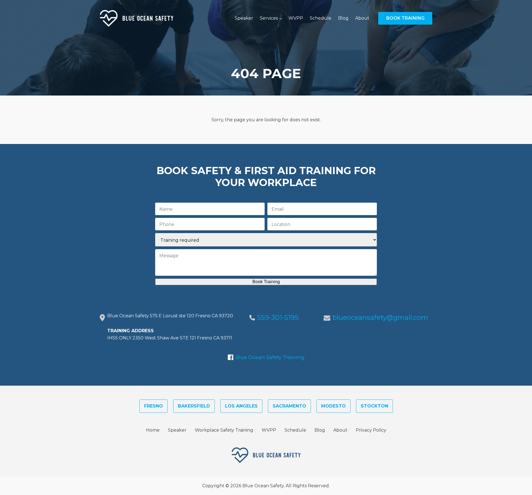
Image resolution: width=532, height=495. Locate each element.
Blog (343, 18)
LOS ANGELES (241, 406)
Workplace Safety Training (224, 430)
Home (153, 430)
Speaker (244, 18)
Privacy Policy (371, 430)
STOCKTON (374, 406)
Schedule (320, 18)
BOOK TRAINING (405, 18)
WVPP (295, 18)
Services (269, 18)
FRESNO (153, 406)
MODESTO (333, 406)
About (362, 18)
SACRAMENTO (289, 406)
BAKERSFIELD (194, 406)
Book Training (266, 281)
